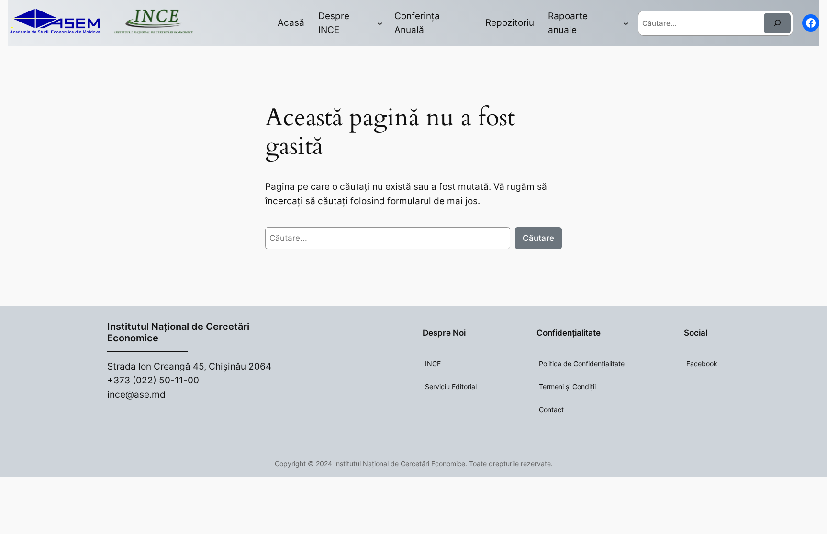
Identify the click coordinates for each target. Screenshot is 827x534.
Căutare (538, 238)
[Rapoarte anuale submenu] (626, 23)
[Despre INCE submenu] (380, 23)
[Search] (777, 23)
